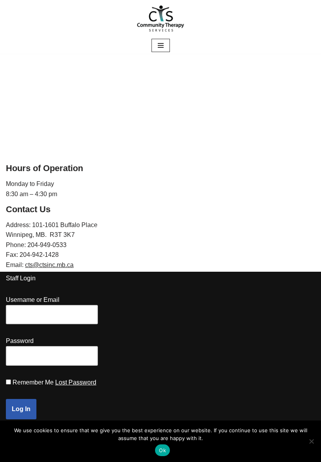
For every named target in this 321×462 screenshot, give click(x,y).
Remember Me (33, 382)
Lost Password (75, 382)
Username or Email (33, 299)
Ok (162, 450)
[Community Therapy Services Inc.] (160, 18)
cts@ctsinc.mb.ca (49, 265)
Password (20, 340)
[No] (311, 441)
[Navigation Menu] (160, 45)
